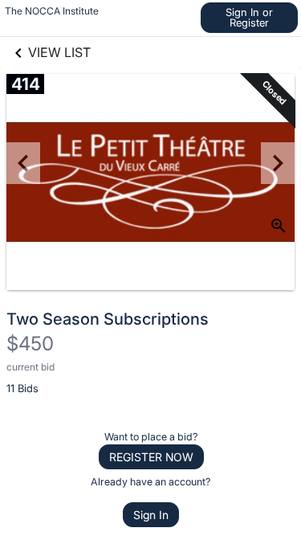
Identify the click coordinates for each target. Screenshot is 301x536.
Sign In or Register (249, 17)
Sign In (151, 515)
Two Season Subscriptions (107, 319)
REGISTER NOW (151, 457)
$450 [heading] (30, 343)
